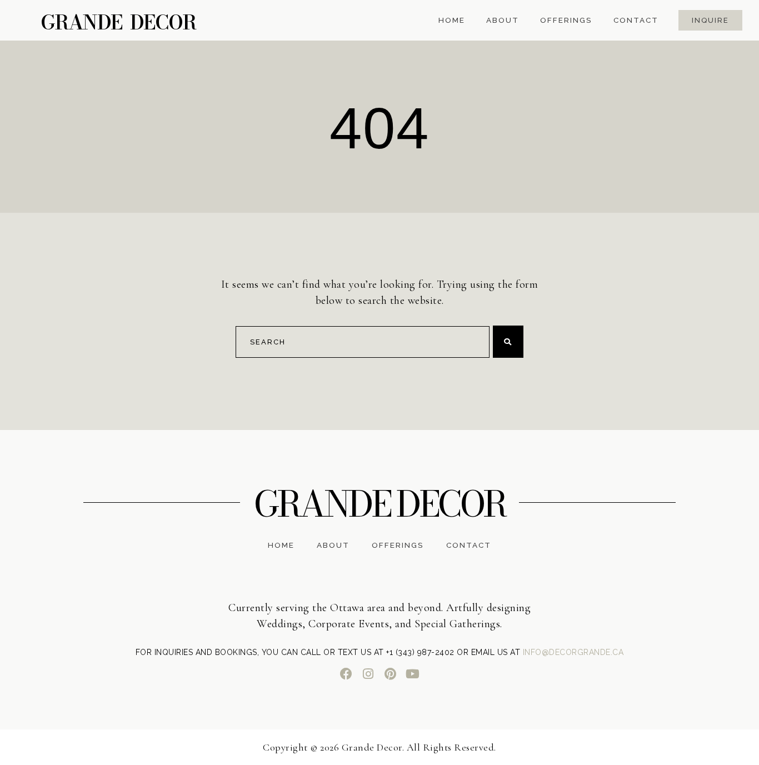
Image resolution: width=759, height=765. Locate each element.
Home (451, 20)
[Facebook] (346, 674)
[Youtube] (413, 674)
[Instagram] (368, 674)
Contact (635, 20)
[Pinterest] (390, 674)
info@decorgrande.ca (573, 652)
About (502, 20)
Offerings (566, 20)
